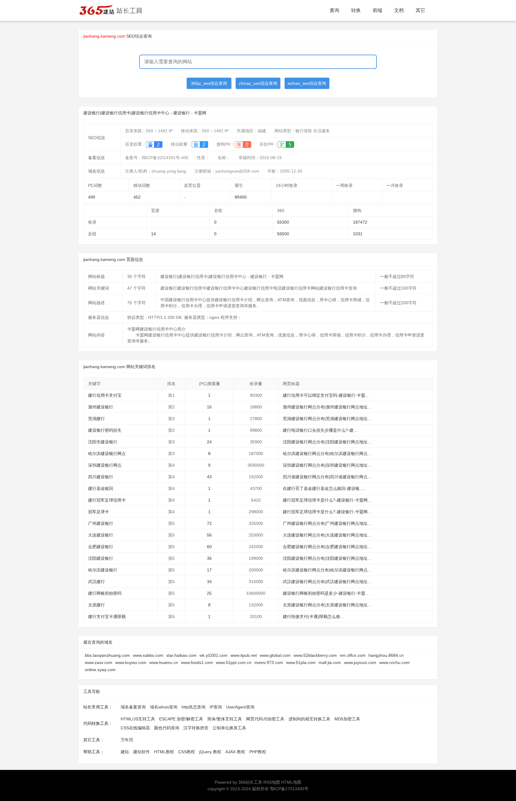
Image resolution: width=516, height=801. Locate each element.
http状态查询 (193, 707)
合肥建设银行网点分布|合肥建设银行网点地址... (327, 546)
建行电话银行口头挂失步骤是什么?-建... (320, 430)
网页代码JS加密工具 (265, 719)
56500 (283, 233)
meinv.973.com (268, 662)
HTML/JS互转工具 (138, 719)
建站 (125, 751)
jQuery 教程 (210, 751)
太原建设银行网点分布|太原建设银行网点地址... (327, 604)
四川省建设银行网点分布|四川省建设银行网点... (327, 476)
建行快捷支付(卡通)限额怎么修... (313, 616)
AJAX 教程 (235, 751)
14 (153, 233)
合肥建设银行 (100, 546)
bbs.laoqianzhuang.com (107, 655)
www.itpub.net (244, 655)
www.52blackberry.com (315, 655)
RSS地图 (271, 782)
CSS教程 (186, 751)
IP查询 (216, 707)
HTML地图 (291, 782)
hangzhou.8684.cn (386, 655)
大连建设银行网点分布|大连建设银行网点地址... (327, 535)
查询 (334, 10)
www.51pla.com (301, 662)
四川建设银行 (100, 476)
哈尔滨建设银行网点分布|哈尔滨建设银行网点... (327, 453)
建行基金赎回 (100, 488)
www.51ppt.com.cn (233, 662)
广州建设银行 (100, 523)
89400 (241, 197)
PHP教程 (257, 751)
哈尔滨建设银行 (102, 570)
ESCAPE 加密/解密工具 (181, 719)
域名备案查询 (133, 707)
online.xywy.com (100, 669)
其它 (420, 10)
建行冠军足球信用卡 (107, 500)
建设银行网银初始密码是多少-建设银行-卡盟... (326, 593)
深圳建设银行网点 (105, 465)
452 (137, 197)
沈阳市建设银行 (102, 441)
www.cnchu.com (394, 662)
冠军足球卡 (98, 511)
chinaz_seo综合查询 (258, 83)
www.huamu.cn (163, 662)
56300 (283, 222)
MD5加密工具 (347, 719)
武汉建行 (96, 581)
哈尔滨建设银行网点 (107, 453)
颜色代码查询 (166, 727)
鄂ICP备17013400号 (289, 788)
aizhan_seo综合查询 (307, 83)
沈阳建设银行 (100, 558)
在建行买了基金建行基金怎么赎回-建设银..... (324, 488)
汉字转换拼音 (195, 727)
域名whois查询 (163, 707)
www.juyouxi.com (360, 662)
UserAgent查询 (240, 707)
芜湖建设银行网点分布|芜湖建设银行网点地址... (327, 418)
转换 (356, 10)
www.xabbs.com (148, 655)
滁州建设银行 (100, 407)
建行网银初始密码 (105, 593)
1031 (358, 233)
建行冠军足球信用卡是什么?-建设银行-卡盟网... (327, 500)
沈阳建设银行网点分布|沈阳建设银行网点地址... (327, 441)
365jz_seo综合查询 (209, 83)
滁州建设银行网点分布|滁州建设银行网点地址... (327, 407)
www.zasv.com (98, 662)
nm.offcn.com (353, 655)
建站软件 (141, 751)
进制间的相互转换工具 (309, 719)
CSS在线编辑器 (135, 727)
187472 (360, 222)
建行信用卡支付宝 (105, 395)
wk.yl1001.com (213, 655)
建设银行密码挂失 (105, 430)
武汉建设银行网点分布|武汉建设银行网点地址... (327, 581)
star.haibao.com (181, 655)
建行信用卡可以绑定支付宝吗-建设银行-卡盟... (326, 395)
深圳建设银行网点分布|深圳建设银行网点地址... (327, 465)
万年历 (127, 739)
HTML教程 (164, 751)
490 (91, 197)
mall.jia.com (330, 662)
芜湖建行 (96, 418)
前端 (377, 10)
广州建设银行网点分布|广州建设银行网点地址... (327, 523)
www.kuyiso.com (130, 662)
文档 (399, 10)
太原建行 (96, 604)
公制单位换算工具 (229, 727)
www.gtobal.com (275, 655)
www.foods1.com (197, 662)
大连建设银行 (100, 535)
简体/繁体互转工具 (224, 719)
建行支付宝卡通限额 (107, 616)
